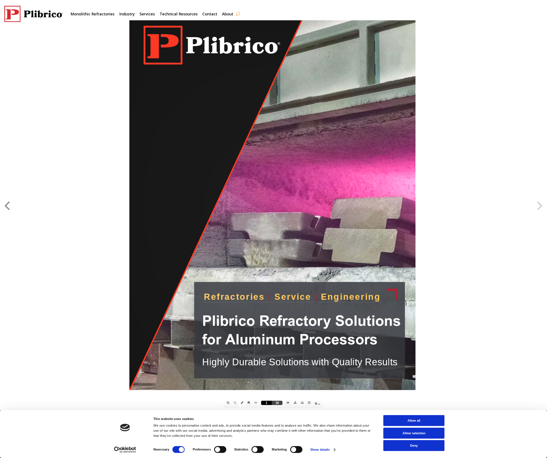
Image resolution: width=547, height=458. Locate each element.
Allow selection (414, 433)
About (227, 13)
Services (147, 13)
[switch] (220, 449)
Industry (127, 13)
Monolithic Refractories (93, 13)
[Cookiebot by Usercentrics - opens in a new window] (125, 449)
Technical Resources (179, 13)
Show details (320, 449)
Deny (414, 445)
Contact (209, 13)
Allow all (413, 420)
